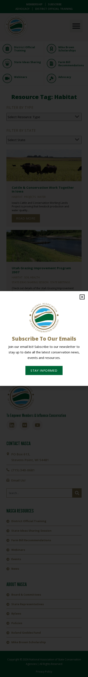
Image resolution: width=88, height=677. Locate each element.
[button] (82, 297)
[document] (44, 338)
